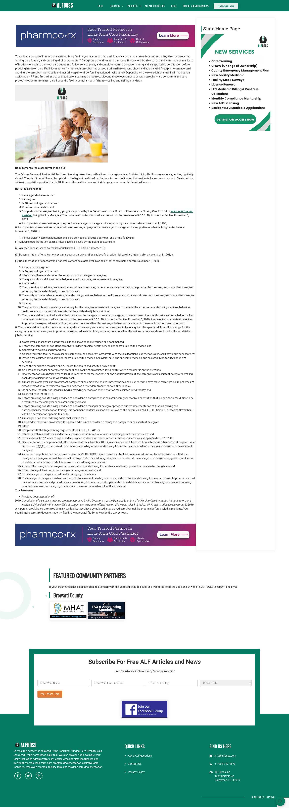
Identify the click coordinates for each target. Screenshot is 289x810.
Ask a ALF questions (140, 755)
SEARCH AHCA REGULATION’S (196, 6)
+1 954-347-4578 (225, 763)
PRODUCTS (132, 6)
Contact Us (134, 763)
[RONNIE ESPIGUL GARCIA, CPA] (106, 618)
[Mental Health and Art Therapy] (68, 618)
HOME (100, 6)
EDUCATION (115, 6)
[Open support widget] (280, 801)
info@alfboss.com (225, 755)
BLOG (173, 6)
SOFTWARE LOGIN (226, 6)
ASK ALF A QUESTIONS (155, 6)
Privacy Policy (136, 772)
